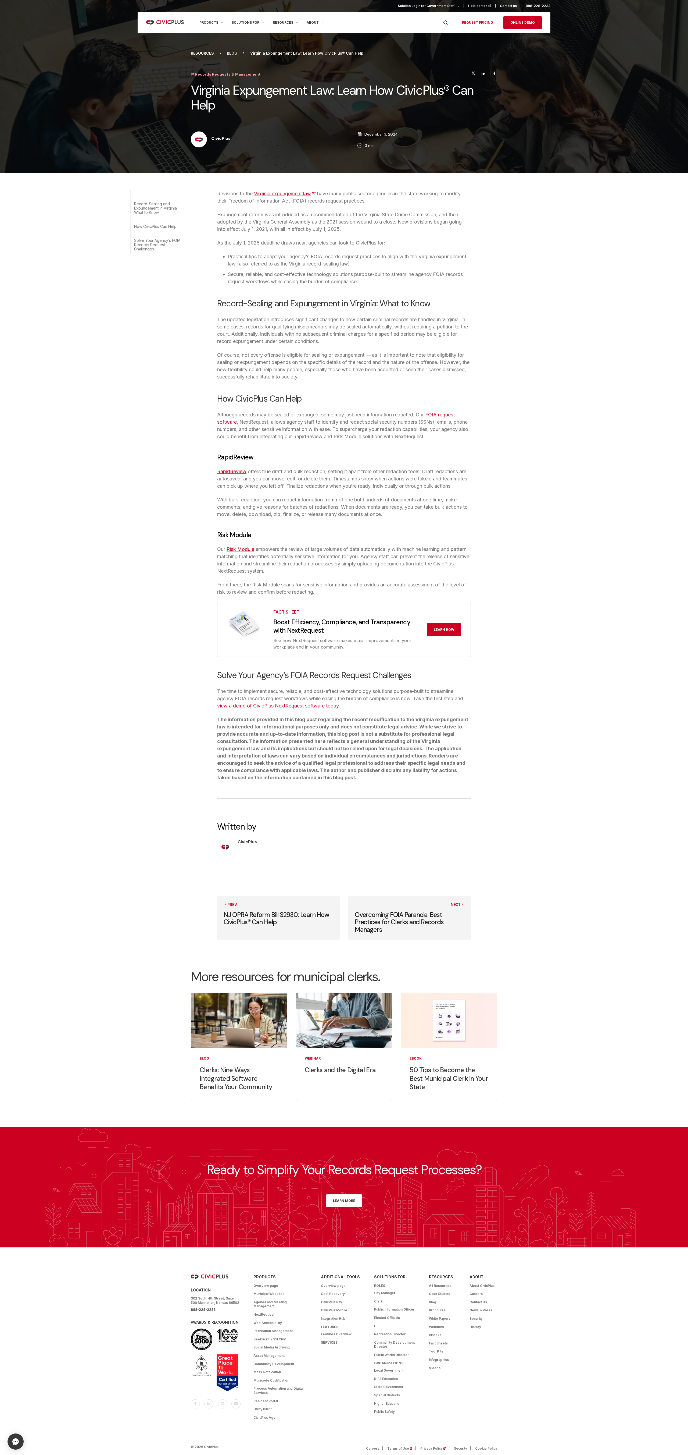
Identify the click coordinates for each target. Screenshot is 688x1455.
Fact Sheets (438, 1343)
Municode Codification (271, 1380)
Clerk (378, 1301)
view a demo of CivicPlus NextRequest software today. (278, 706)
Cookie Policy (486, 1448)
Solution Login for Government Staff (426, 5)
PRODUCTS (208, 22)
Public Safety (384, 1412)
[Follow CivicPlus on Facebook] (195, 1403)
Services (329, 1342)
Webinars (436, 1327)
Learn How (444, 630)
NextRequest (263, 1314)
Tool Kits (436, 1351)
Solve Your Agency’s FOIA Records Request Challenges (157, 244)
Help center (482, 5)
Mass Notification (267, 1372)
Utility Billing (263, 1409)
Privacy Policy (434, 1448)
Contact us (508, 5)
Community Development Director (394, 1344)
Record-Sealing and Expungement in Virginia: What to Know (156, 208)
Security (476, 1318)
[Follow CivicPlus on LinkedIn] (208, 1403)
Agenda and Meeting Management (270, 1304)
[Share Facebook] (494, 74)
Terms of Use (401, 1448)
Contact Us (478, 1302)
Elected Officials (387, 1318)
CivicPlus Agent (265, 1417)
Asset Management (269, 1356)
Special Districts (387, 1395)
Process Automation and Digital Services (278, 1390)
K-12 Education (386, 1379)
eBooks (435, 1335)
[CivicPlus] (199, 139)
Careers (476, 1294)
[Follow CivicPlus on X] (222, 1403)
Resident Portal (265, 1401)
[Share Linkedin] (483, 74)
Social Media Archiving (271, 1347)
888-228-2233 (538, 5)
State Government (388, 1387)
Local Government (388, 1370)
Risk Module (240, 549)
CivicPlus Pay (331, 1302)
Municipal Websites (268, 1294)
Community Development (273, 1364)
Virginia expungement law (285, 193)
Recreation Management (273, 1331)
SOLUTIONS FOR (245, 22)
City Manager (384, 1293)
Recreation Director (390, 1334)
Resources (202, 53)
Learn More (344, 1201)
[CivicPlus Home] (165, 22)
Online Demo (522, 22)
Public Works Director (391, 1355)
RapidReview (231, 471)
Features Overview (336, 1334)
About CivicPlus (482, 1286)
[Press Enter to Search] (445, 22)
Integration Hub (333, 1318)
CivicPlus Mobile (334, 1310)
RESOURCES (283, 22)
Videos (434, 1368)
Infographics (439, 1360)
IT (375, 1326)
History (475, 1327)
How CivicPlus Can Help (155, 226)
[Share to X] (473, 74)
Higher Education (387, 1403)
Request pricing (477, 22)
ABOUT (313, 22)
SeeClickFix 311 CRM (269, 1339)
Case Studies (439, 1294)
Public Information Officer (394, 1309)
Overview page (265, 1286)
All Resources (440, 1286)
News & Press (481, 1310)
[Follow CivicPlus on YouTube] (236, 1403)
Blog (232, 53)
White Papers (439, 1318)
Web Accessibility (267, 1323)
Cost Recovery (333, 1294)
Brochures (437, 1310)
